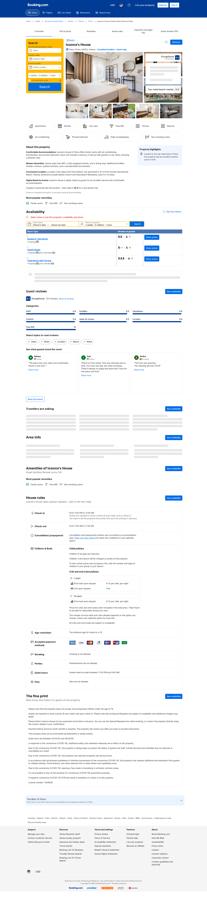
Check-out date (34, 63)
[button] (44, 75)
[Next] (179, 77)
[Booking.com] (38, 5)
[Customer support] (129, 5)
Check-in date (34, 55)
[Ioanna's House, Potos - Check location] (67, 49)
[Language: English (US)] (121, 5)
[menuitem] (32, 13)
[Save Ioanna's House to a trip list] (166, 42)
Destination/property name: (40, 47)
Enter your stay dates (84, 593)
